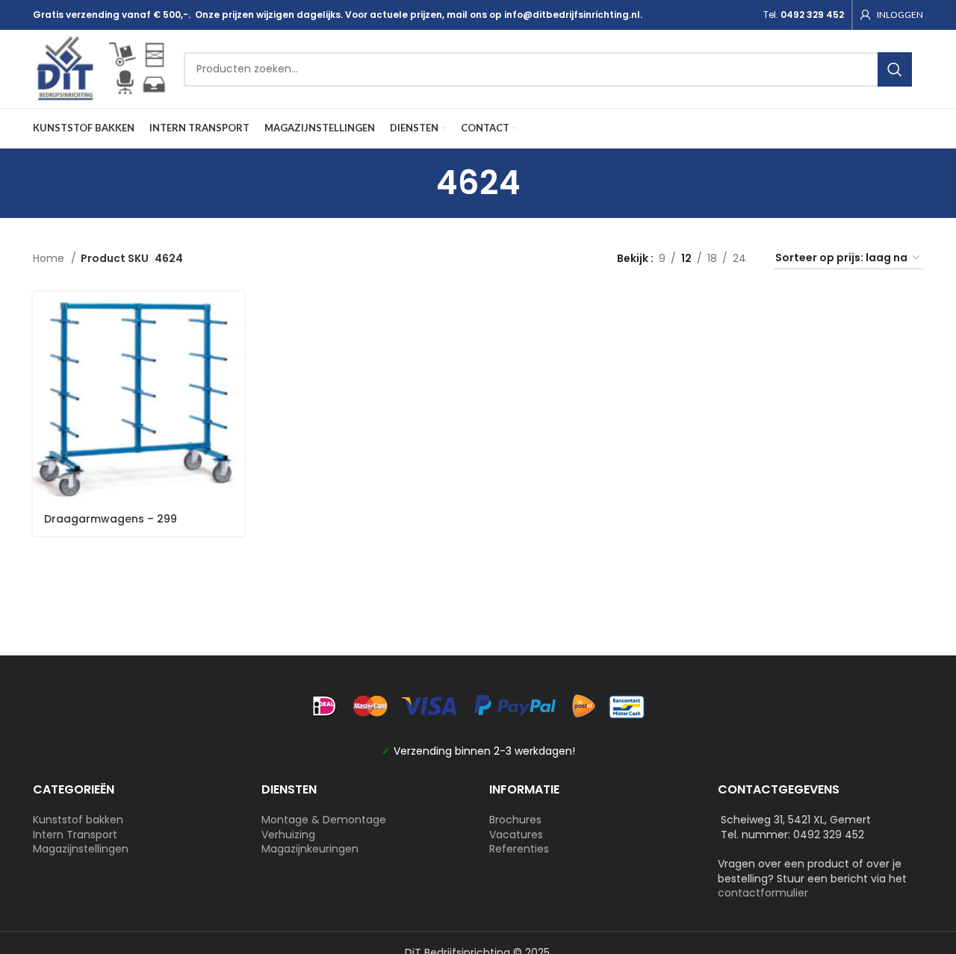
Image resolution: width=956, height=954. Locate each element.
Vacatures (516, 834)
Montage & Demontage (323, 819)
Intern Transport (75, 834)
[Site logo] (101, 67)
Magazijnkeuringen (309, 848)
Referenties (519, 848)
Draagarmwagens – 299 (110, 518)
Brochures (515, 819)
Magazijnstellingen (80, 848)
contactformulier (763, 892)
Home (50, 258)
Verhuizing (288, 834)
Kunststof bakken (78, 819)
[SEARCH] (895, 69)
